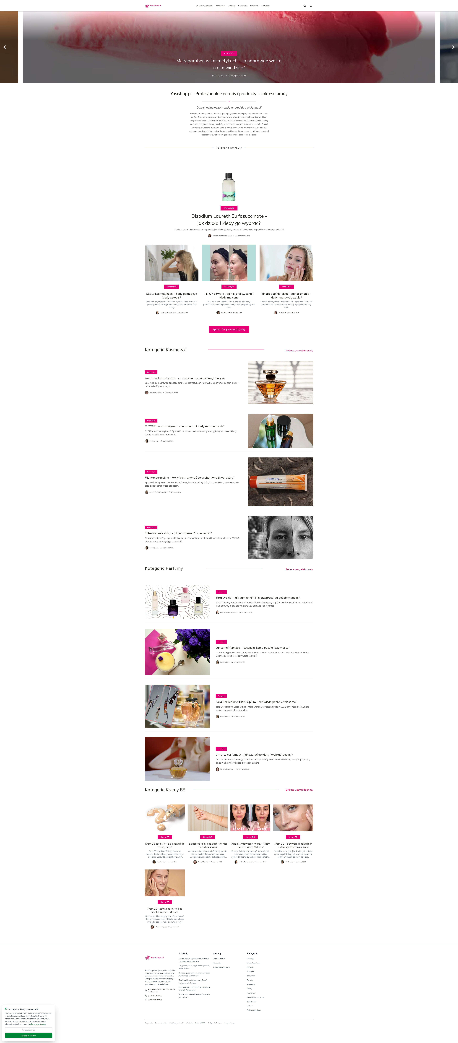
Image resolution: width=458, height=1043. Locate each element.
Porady (250, 980)
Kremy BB (254, 6)
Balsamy (265, 6)
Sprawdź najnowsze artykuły (229, 329)
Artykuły (183, 953)
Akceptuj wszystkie (28, 1036)
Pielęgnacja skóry (254, 1010)
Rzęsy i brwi (251, 1001)
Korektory (251, 976)
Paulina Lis (217, 963)
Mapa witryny (229, 1023)
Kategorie (252, 953)
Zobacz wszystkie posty (299, 350)
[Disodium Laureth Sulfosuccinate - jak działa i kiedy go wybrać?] (229, 197)
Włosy (249, 989)
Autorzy (217, 953)
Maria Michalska (219, 958)
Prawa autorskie (161, 1023)
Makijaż (250, 1006)
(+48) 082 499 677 (155, 996)
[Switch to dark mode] (311, 6)
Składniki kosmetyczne (256, 997)
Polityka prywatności (177, 1023)
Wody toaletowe (253, 963)
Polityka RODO (200, 1023)
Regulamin (148, 1023)
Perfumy (231, 6)
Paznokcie (242, 6)
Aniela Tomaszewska (221, 967)
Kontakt (189, 1023)
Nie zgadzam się (28, 1030)
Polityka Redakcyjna (215, 1023)
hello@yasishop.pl (155, 999)
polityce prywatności (37, 1024)
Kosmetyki (220, 6)
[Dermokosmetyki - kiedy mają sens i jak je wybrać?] (229, 47)
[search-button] (304, 5)
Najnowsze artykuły (204, 6)
